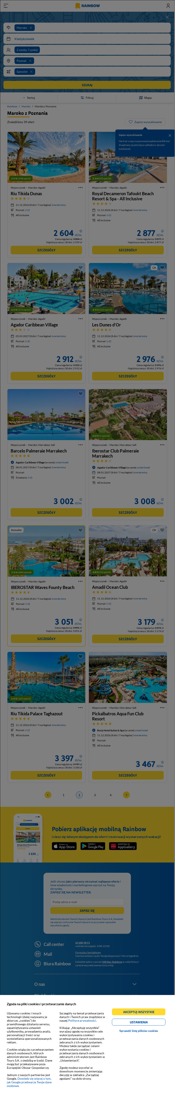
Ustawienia (146, 1022)
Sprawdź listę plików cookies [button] (138, 1031)
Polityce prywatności (82, 1020)
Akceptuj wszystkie (140, 1012)
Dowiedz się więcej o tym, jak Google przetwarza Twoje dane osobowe (29, 1082)
